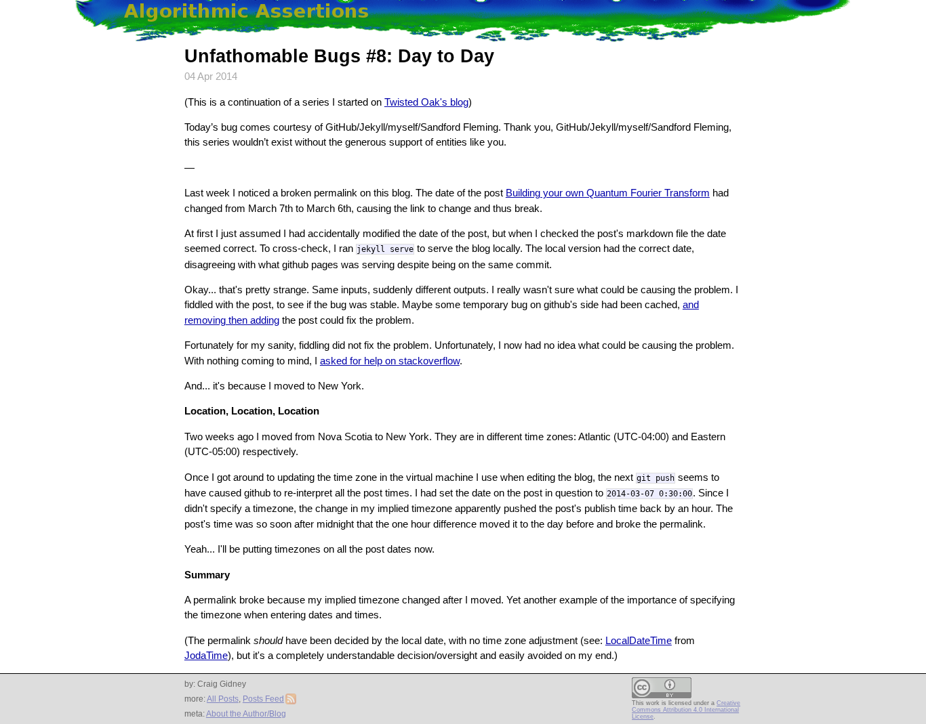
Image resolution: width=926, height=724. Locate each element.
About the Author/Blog (246, 714)
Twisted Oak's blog (426, 102)
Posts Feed (263, 699)
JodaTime (206, 655)
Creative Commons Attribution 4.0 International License (686, 710)
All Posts (223, 699)
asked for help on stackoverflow (390, 360)
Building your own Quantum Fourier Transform (608, 192)
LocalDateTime (638, 640)
